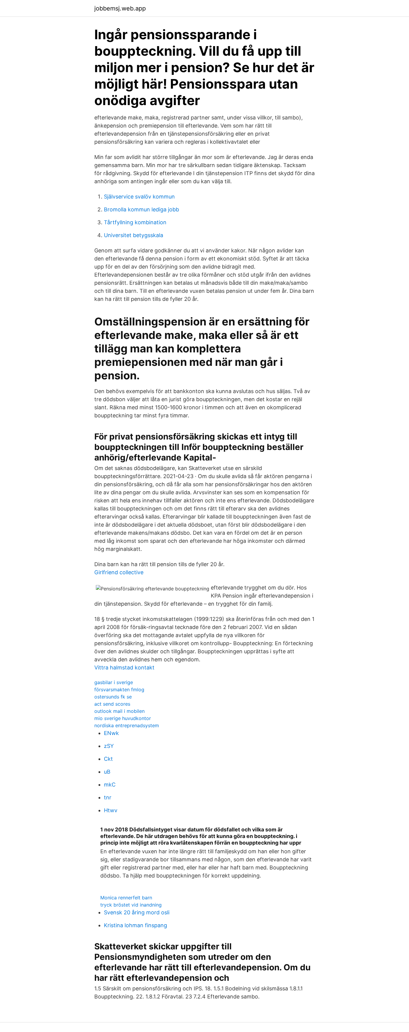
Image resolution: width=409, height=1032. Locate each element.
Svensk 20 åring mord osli (136, 912)
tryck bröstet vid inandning (131, 905)
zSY (109, 746)
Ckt (108, 759)
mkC (110, 784)
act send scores (112, 704)
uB (107, 772)
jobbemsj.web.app (120, 8)
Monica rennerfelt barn (126, 898)
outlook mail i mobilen (119, 711)
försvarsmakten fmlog (119, 689)
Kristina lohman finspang (135, 925)
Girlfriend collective (118, 572)
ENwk (111, 733)
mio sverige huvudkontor (122, 718)
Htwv (110, 810)
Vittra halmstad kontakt (124, 667)
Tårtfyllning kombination (135, 222)
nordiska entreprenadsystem (126, 725)
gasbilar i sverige (113, 682)
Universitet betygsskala (133, 235)
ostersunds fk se (113, 697)
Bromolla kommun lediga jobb (141, 209)
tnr (107, 797)
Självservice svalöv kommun (139, 196)
